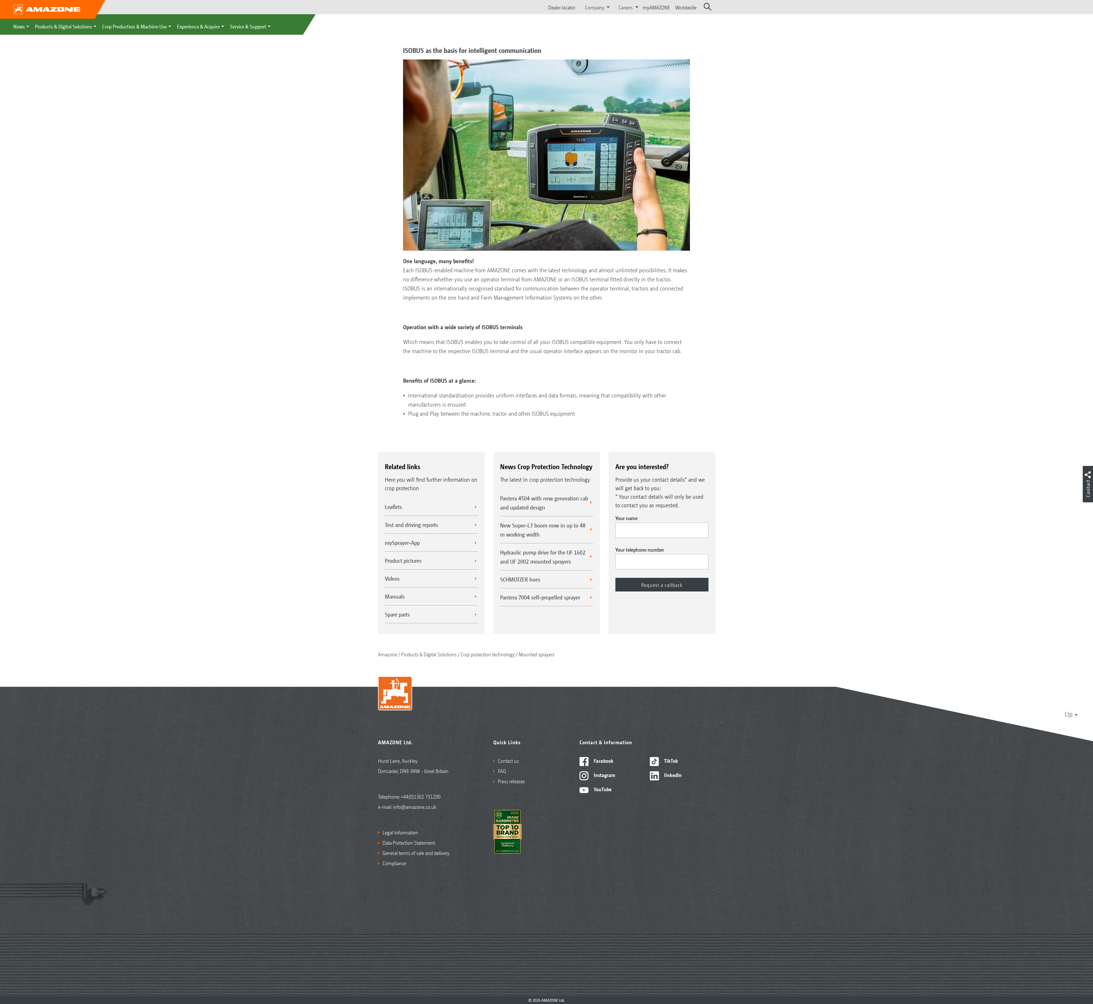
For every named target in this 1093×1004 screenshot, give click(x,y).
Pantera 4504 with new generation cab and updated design (544, 502)
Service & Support (248, 26)
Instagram (604, 774)
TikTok (670, 760)
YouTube (602, 788)
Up (1069, 713)
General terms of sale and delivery (416, 852)
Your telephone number (639, 549)
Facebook (603, 760)
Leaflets (393, 507)
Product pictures (403, 560)
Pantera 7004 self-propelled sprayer (540, 597)
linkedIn (672, 774)
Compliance (394, 862)
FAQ (502, 770)
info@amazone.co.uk (414, 806)
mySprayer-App (402, 542)
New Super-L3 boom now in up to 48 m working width (542, 529)
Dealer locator (561, 7)
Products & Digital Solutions (63, 26)
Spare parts (397, 614)
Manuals (395, 596)
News (19, 26)
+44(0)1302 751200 (421, 796)
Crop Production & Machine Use (134, 26)
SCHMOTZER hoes (520, 579)
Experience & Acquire (198, 26)
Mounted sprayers (536, 654)
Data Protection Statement (409, 842)
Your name (626, 517)
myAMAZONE (656, 7)
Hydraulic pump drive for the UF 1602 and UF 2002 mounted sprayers (542, 556)
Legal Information (400, 832)
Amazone (387, 654)
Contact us (508, 760)
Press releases (511, 781)
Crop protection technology (488, 654)
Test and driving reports (411, 524)
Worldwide (686, 7)
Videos (392, 578)
